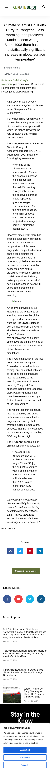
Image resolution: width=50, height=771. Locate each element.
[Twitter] (30, 599)
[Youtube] (18, 599)
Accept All (25, 750)
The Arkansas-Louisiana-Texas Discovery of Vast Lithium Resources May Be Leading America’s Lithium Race (24, 653)
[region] (25, 747)
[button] (6, 8)
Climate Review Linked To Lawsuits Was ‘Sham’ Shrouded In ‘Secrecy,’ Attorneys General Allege (23, 672)
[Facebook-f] (7, 599)
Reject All (25, 765)
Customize (25, 757)
